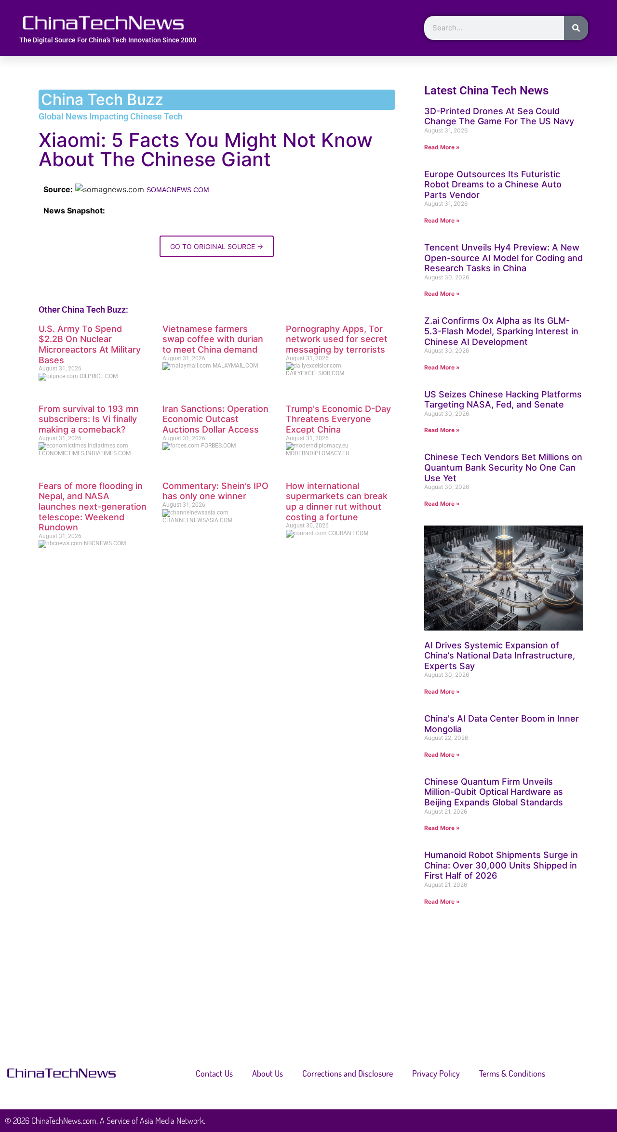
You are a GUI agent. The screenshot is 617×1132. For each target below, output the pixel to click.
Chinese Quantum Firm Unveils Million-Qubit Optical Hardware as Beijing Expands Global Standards (493, 792)
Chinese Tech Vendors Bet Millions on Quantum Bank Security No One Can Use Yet (503, 467)
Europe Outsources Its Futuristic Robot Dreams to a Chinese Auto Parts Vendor (493, 184)
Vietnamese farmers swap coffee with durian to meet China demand (212, 339)
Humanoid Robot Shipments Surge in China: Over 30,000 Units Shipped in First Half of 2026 (501, 865)
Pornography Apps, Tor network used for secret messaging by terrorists (337, 339)
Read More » (442, 147)
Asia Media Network (172, 1120)
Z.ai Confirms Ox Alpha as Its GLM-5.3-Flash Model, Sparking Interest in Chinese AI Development (501, 331)
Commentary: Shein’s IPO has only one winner (215, 491)
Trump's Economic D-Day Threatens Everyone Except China (338, 419)
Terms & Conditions (512, 1073)
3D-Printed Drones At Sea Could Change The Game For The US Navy (499, 116)
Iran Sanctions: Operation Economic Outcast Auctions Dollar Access (215, 419)
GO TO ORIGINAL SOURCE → (216, 246)
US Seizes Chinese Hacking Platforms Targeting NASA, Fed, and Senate (503, 399)
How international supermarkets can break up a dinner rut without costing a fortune (337, 501)
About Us (267, 1073)
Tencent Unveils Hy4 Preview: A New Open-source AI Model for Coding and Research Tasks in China (503, 257)
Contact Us (214, 1073)
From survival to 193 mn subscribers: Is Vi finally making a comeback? (89, 419)
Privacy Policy (436, 1073)
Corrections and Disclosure (347, 1073)
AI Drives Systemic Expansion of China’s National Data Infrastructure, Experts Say (499, 655)
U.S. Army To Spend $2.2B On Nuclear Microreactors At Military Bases (90, 344)
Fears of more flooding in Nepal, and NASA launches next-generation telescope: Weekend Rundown (93, 506)
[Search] (576, 28)
